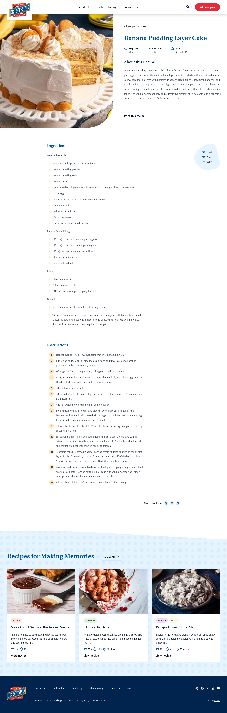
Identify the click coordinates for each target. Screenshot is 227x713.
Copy (209, 161)
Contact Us (114, 688)
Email (209, 152)
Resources (131, 7)
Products (84, 7)
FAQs (128, 688)
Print (208, 157)
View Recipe (19, 655)
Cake (143, 26)
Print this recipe (134, 116)
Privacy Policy (82, 700)
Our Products (42, 688)
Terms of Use (99, 700)
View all (110, 557)
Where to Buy (107, 7)
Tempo (217, 700)
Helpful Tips (77, 688)
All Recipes (207, 7)
